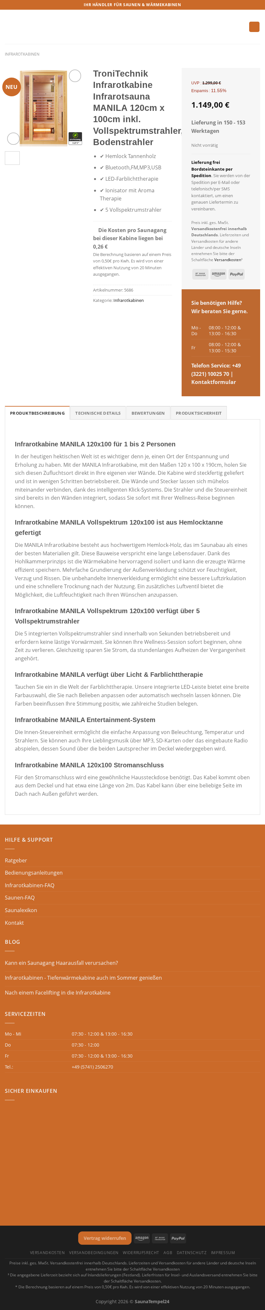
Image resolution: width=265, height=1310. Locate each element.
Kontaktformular (213, 382)
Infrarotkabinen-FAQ (29, 885)
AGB (168, 1252)
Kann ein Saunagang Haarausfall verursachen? (61, 963)
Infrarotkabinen (22, 54)
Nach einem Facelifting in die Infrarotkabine (58, 993)
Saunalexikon (21, 910)
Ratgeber (16, 860)
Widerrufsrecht (141, 1252)
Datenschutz (192, 1252)
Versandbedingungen (94, 1252)
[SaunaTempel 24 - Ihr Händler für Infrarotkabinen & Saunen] (132, 27)
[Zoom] (13, 139)
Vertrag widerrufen (105, 1238)
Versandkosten (227, 259)
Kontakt (14, 922)
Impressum (223, 1252)
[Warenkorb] (254, 27)
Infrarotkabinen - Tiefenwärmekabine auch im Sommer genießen (83, 978)
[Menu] (9, 27)
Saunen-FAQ (20, 897)
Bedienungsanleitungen (34, 872)
